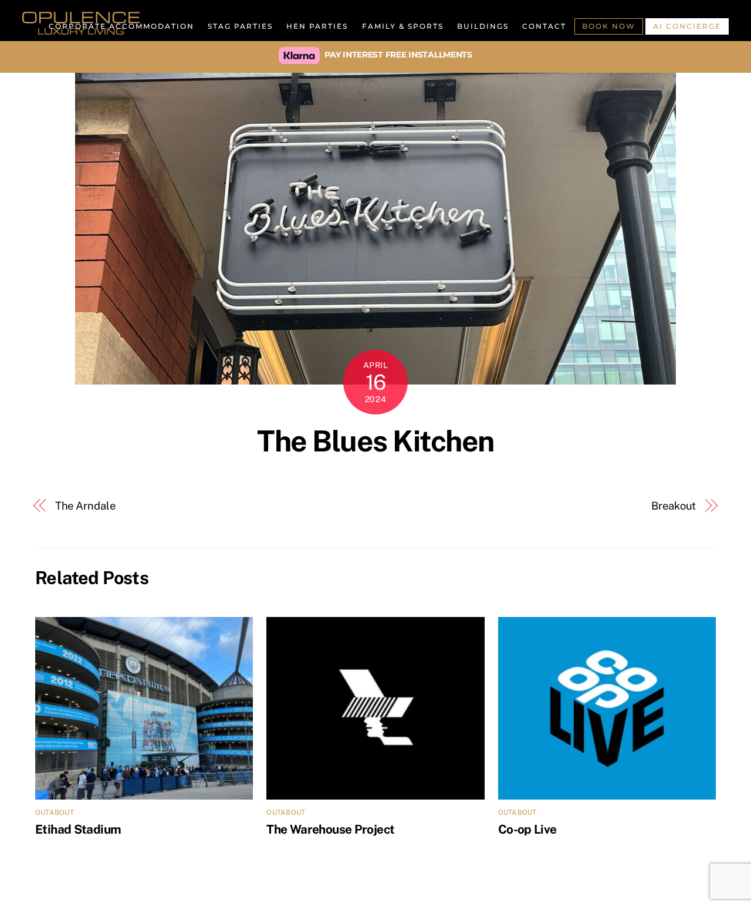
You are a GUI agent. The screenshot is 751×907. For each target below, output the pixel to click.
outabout (54, 812)
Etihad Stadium (78, 829)
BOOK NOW (608, 26)
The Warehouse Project (330, 829)
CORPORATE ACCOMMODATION (121, 26)
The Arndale (85, 506)
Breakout (673, 506)
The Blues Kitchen (375, 441)
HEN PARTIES (317, 26)
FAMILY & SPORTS (403, 26)
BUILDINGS (483, 26)
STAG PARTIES (240, 26)
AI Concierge (687, 26)
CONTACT (544, 26)
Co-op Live (527, 829)
